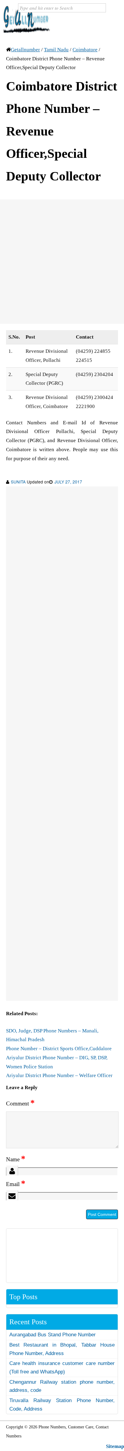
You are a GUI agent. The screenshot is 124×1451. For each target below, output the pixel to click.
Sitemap (115, 1446)
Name (15, 1159)
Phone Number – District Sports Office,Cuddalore (59, 1048)
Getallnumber (25, 50)
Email (15, 1184)
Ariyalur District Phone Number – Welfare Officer (59, 1075)
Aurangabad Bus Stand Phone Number (52, 1335)
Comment (20, 1103)
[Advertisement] (62, 261)
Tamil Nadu (56, 50)
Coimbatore (85, 50)
